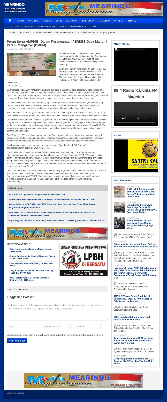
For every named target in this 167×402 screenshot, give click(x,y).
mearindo (14, 49)
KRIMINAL (33, 20)
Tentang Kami (14, 26)
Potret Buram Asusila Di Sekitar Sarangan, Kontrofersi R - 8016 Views (29, 279)
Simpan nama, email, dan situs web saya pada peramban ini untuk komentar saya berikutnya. (55, 335)
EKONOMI (71, 20)
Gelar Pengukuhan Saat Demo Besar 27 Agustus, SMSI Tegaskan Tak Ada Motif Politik (133, 361)
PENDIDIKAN (87, 20)
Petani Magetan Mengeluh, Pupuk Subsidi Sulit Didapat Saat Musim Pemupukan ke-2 (135, 245)
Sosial (59, 20)
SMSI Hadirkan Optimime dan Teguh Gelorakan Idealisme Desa (37, 194)
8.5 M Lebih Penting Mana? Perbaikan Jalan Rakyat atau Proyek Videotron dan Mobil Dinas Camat (141, 193)
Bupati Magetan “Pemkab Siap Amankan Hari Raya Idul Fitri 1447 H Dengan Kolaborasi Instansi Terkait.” (56, 220)
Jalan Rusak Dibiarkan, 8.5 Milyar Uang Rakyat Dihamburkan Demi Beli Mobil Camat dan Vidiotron (133, 340)
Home (12, 33)
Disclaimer (63, 26)
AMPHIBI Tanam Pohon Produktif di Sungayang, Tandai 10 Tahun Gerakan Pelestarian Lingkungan (133, 298)
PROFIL (118, 20)
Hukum (20, 20)
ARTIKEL (131, 20)
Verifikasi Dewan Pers (46, 26)
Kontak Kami (28, 26)
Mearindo (14, 4)
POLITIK (47, 20)
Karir (94, 26)
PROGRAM (104, 20)
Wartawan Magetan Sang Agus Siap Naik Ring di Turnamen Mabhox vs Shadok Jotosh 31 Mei (51, 199)
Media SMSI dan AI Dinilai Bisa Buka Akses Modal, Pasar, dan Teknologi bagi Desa (140, 224)
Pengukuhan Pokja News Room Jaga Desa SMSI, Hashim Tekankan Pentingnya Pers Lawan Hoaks (142, 208)
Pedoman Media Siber (80, 26)
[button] (116, 64)
